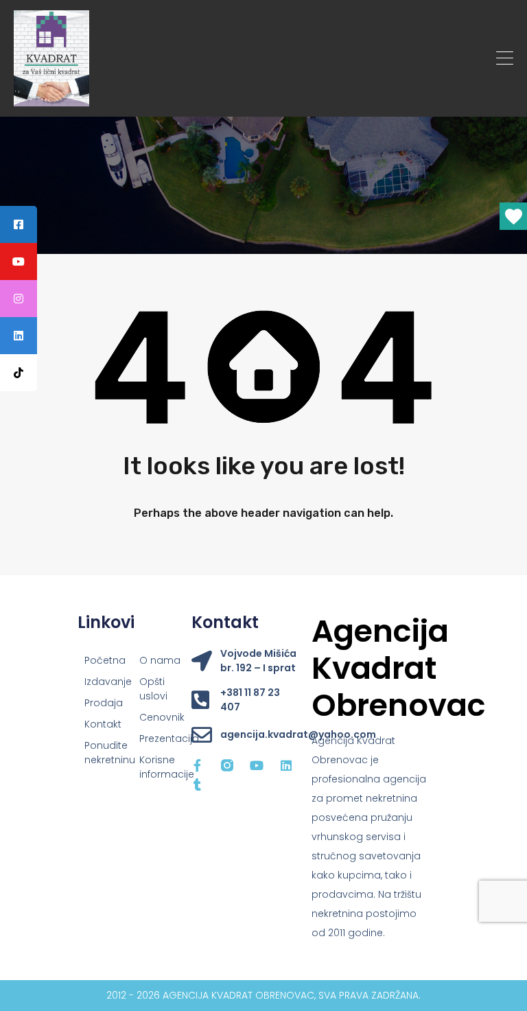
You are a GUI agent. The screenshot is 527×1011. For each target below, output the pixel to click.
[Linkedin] (286, 765)
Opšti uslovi (153, 689)
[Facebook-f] (197, 765)
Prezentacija (159, 738)
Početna (105, 660)
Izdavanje (105, 681)
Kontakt (102, 724)
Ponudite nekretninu (105, 753)
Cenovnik (159, 717)
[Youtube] (256, 765)
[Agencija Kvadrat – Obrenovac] (51, 100)
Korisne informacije (159, 767)
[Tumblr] (197, 784)
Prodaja (103, 703)
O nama (159, 660)
